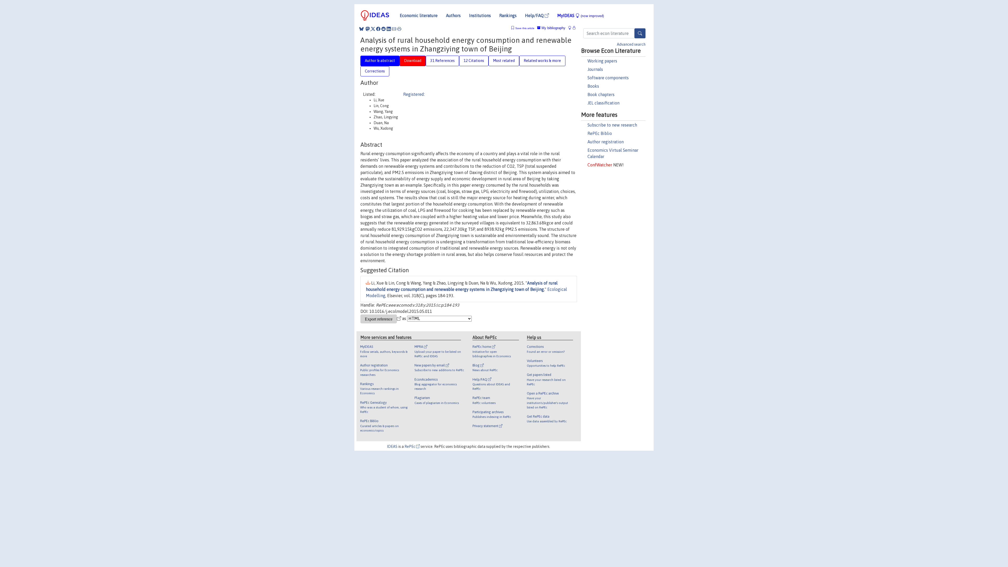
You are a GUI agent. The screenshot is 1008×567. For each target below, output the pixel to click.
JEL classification (603, 103)
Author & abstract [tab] (380, 61)
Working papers (602, 61)
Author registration (605, 141)
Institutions (480, 15)
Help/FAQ (535, 15)
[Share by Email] (394, 29)
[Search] (639, 33)
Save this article (524, 28)
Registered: (414, 94)
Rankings (508, 15)
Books (593, 86)
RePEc (410, 446)
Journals (595, 69)
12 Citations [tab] (474, 61)
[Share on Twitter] (373, 29)
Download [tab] (412, 61)
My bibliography (552, 28)
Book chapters (601, 94)
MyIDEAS (580, 15)
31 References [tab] (442, 61)
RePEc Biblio (599, 133)
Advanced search (631, 44)
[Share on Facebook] (378, 29)
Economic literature (419, 15)
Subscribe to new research (612, 125)
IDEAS (392, 446)
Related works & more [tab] (542, 61)
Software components (608, 77)
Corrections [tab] (375, 71)
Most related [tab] (504, 61)
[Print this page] (399, 29)
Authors (453, 15)
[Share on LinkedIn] (389, 29)
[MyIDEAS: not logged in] (571, 27)
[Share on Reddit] (383, 29)
